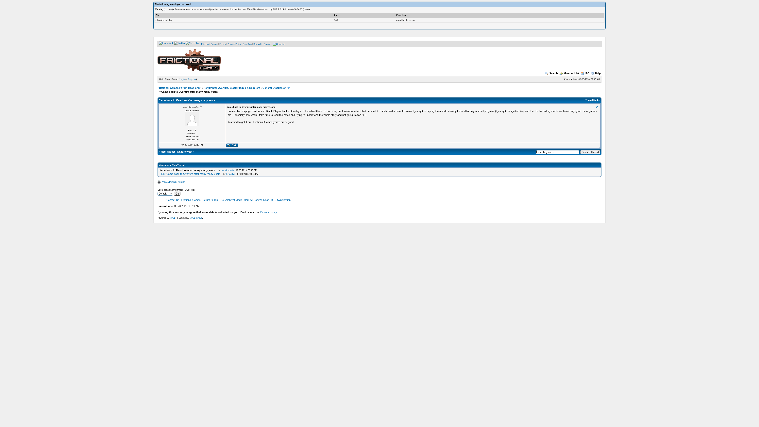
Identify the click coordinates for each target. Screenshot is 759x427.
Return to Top (210, 199)
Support (267, 44)
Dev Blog (247, 44)
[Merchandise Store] (279, 44)
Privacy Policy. (269, 212)
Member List (571, 73)
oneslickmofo (227, 170)
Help (598, 73)
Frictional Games (209, 44)
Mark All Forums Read (256, 199)
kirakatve (230, 174)
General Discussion (274, 87)
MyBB (173, 218)
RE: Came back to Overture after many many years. (191, 173)
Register (192, 79)
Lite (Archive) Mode (231, 199)
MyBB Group (196, 218)
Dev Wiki (257, 44)
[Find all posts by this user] (232, 146)
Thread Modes (592, 100)
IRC (587, 73)
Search (553, 73)
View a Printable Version (173, 182)
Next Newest (184, 151)
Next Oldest (168, 151)
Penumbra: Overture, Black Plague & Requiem (232, 87)
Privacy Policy (234, 44)
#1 (597, 107)
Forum (222, 44)
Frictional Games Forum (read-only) (179, 87)
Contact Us (172, 199)
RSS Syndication (281, 199)
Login (182, 79)
